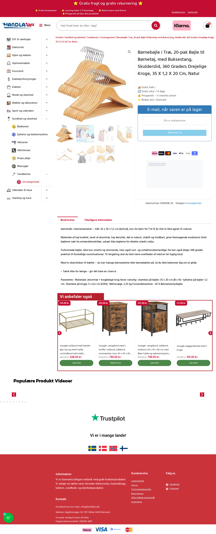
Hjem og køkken (21, 55)
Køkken (16, 87)
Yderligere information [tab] (98, 220)
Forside (59, 37)
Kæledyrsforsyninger (24, 79)
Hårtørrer (22, 142)
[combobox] (104, 25)
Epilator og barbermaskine (32, 134)
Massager (22, 166)
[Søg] (156, 25)
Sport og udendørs (23, 111)
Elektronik (18, 47)
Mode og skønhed (22, 95)
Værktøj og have (21, 198)
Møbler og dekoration (24, 103)
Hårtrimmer (23, 150)
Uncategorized (30, 182)
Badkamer (23, 126)
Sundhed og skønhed (24, 119)
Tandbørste (23, 174)
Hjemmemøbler (21, 63)
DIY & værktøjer (21, 39)
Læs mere (76, 363)
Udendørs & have (22, 190)
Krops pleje (23, 158)
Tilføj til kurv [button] (115, 363)
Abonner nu (175, 132)
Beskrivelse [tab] (68, 220)
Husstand (17, 71)
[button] (129, 52)
